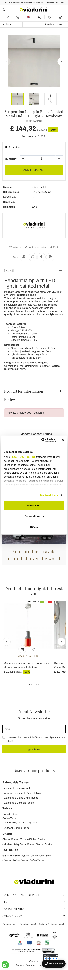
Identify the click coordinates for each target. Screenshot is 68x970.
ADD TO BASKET (34, 169)
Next (59, 24)
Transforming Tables (13, 822)
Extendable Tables (15, 782)
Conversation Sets (41, 855)
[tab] (34, 270)
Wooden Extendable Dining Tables (22, 793)
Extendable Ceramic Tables (17, 788)
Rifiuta (34, 527)
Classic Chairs (10, 839)
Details (9, 270)
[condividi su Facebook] (41, 257)
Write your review (37, 247)
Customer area (13, 908)
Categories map (27, 924)
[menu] (64, 10)
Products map (10, 924)
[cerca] (4, 10)
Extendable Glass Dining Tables (21, 797)
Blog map (43, 924)
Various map (57, 924)
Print (55, 247)
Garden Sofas (11, 860)
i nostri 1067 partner (23, 457)
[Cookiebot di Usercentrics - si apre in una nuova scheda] (42, 440)
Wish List (17, 247)
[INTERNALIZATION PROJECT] (34, 943)
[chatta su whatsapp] (5, 964)
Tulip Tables (32, 822)
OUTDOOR (10, 850)
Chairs (7, 833)
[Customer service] (17, 17)
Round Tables (10, 814)
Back (8, 24)
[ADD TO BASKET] (22, 649)
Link (10, 741)
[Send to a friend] (24, 257)
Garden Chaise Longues (15, 855)
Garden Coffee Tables (33, 860)
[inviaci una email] (7, 17)
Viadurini (9, 901)
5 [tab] (41, 687)
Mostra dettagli (49, 495)
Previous (50, 24)
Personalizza (32, 516)
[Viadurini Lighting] (34, 225)
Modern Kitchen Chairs (32, 839)
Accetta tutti (34, 505)
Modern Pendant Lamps (36, 434)
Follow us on (12, 915)
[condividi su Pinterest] (50, 257)
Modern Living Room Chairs (19, 844)
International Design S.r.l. (22, 895)
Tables (7, 808)
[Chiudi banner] (63, 440)
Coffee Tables (9, 818)
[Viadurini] (33, 9)
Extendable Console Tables (19, 802)
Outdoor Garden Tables (17, 828)
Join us (35, 749)
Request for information (23, 391)
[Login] (39, 17)
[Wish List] (33, 649)
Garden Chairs (44, 844)
